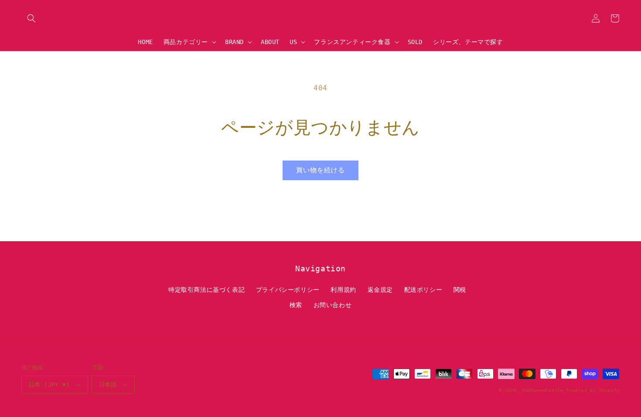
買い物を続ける (320, 170)
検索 (296, 304)
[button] (31, 18)
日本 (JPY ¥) (49, 384)
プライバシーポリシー (288, 289)
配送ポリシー (423, 289)
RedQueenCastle (542, 390)
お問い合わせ (333, 304)
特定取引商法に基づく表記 (206, 289)
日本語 (107, 384)
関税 (459, 289)
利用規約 (343, 289)
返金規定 (380, 289)
